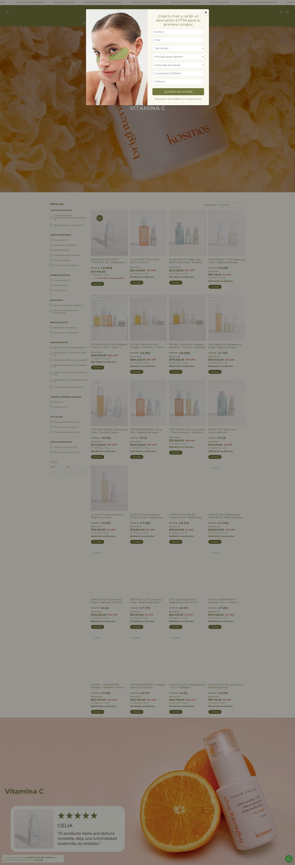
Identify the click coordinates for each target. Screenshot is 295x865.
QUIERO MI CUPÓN (178, 92)
